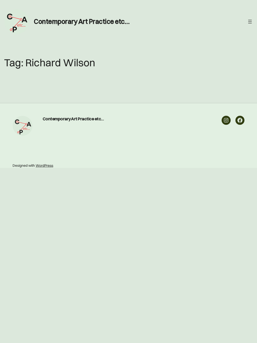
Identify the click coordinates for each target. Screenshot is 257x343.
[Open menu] (250, 22)
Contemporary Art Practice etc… (81, 21)
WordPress (44, 165)
